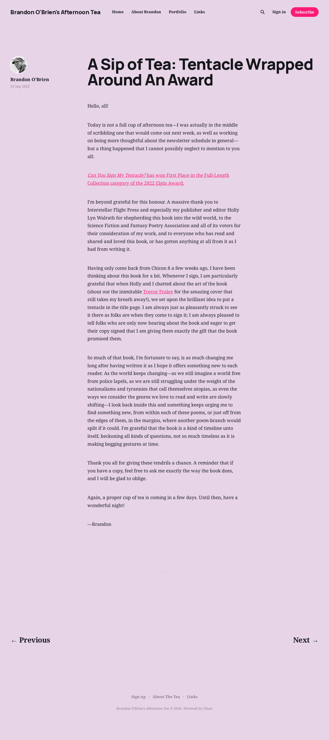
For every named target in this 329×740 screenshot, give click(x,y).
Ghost (208, 708)
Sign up (138, 696)
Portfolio (177, 11)
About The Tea (166, 696)
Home (118, 11)
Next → (305, 640)
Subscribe (304, 12)
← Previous (30, 640)
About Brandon (146, 11)
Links (199, 11)
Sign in (279, 11)
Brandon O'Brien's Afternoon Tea (55, 12)
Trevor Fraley (158, 291)
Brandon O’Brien (29, 79)
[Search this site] (262, 12)
